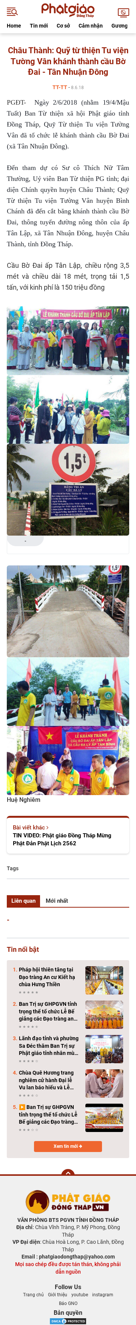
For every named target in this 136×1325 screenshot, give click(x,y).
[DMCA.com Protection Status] (68, 1321)
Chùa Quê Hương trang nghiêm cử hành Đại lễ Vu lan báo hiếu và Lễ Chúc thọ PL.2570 (46, 1081)
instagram (102, 1294)
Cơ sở (63, 26)
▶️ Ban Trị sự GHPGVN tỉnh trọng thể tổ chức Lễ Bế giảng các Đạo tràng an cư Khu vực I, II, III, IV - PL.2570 (48, 1115)
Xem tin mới (66, 1146)
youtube (79, 1294)
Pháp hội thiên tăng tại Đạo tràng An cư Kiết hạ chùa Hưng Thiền (47, 977)
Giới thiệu (57, 1294)
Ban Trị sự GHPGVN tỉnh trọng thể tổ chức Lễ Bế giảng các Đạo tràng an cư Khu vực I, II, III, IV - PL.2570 (48, 1012)
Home (14, 26)
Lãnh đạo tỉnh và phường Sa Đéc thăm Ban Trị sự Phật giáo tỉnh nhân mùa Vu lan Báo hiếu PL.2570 (49, 1046)
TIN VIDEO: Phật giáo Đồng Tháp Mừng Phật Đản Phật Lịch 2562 (62, 839)
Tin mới (39, 26)
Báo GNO (68, 1303)
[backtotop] (68, 1176)
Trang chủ (33, 1294)
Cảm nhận (91, 26)
